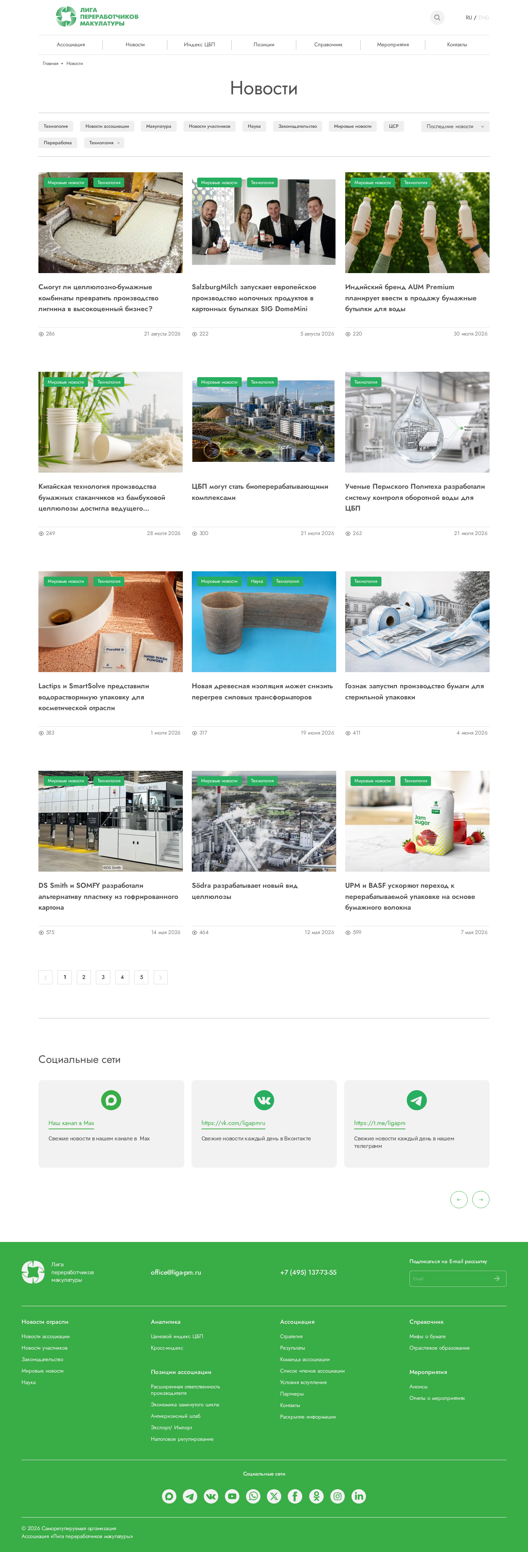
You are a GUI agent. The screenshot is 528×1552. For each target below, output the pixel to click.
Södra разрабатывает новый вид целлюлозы (245, 890)
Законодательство (297, 126)
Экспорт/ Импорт (171, 1428)
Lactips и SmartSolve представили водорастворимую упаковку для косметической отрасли (93, 697)
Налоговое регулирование (182, 1439)
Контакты (457, 44)
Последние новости (450, 126)
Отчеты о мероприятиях (437, 1398)
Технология (56, 126)
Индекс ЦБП (199, 44)
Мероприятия (393, 44)
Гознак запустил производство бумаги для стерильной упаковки (414, 691)
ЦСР (394, 126)
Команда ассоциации (305, 1359)
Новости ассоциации (107, 126)
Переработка (58, 142)
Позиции (264, 44)
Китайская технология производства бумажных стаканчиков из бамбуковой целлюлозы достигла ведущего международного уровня (101, 497)
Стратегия (291, 1336)
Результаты (292, 1348)
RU (469, 18)
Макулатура (158, 126)
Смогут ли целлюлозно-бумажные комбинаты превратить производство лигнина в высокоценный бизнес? (98, 298)
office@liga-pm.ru (176, 1272)
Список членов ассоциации (312, 1371)
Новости (135, 44)
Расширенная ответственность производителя (185, 1390)
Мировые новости (352, 126)
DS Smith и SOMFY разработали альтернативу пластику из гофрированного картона (108, 896)
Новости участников (209, 126)
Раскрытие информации (308, 1417)
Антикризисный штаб (175, 1416)
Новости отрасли (45, 1322)
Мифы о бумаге (427, 1336)
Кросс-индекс (167, 1348)
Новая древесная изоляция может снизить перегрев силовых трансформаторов (262, 691)
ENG (484, 18)
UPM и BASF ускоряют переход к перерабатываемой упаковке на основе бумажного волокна (410, 896)
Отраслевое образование (439, 1348)
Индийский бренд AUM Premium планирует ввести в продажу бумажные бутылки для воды (411, 298)
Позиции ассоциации (181, 1372)
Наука (254, 126)
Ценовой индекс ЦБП (177, 1336)
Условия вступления (303, 1382)
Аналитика (166, 1322)
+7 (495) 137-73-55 (308, 1272)
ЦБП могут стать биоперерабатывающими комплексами (260, 491)
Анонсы (418, 1387)
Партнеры (292, 1394)
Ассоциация (297, 1322)
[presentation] (459, 1199)
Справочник (328, 44)
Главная (50, 63)
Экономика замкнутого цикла (185, 1405)
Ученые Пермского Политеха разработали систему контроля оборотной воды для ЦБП (415, 497)
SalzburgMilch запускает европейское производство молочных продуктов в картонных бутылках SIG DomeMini (254, 298)
